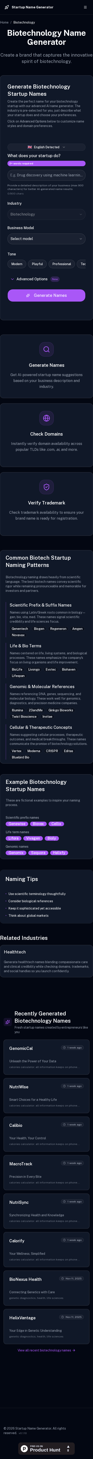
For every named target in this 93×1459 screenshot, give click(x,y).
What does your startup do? (33, 155)
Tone (11, 254)
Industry (14, 203)
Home (4, 22)
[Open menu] (85, 7)
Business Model (20, 228)
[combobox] (46, 214)
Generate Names (50, 295)
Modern (16, 264)
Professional (61, 264)
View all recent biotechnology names (44, 1350)
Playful (37, 264)
